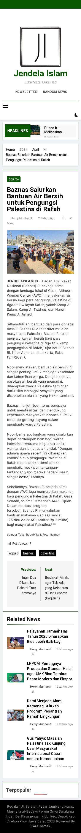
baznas (28, 553)
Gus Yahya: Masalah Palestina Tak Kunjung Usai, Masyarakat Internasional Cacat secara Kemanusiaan (46, 748)
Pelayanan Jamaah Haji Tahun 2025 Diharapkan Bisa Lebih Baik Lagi (47, 636)
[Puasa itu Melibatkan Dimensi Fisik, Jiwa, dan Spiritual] (35, 130)
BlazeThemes (40, 826)
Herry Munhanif (21, 218)
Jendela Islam (41, 73)
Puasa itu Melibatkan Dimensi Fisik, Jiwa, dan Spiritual (55, 130)
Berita (13, 179)
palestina (47, 553)
